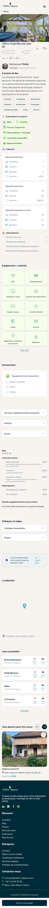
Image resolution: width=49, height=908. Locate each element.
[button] (24, 28)
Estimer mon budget (24, 903)
